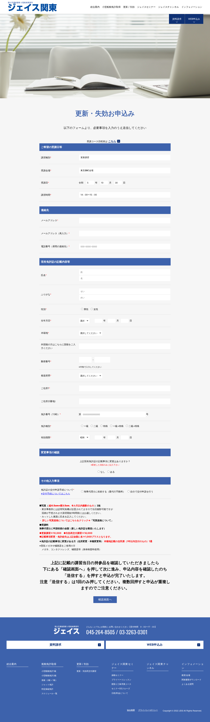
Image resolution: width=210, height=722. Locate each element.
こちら (112, 141)
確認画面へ (105, 599)
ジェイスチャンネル (168, 6)
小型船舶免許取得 (111, 6)
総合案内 (95, 6)
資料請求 (176, 18)
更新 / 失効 (129, 6)
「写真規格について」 (101, 520)
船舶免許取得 (49, 664)
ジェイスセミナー (146, 6)
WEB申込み (194, 18)
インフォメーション (191, 6)
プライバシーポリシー (148, 710)
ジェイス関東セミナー (122, 666)
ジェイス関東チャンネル (157, 666)
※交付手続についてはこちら (55, 493)
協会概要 (131, 710)
